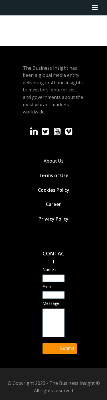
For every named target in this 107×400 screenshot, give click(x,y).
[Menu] (95, 8)
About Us (54, 161)
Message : (52, 303)
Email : (48, 286)
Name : (49, 269)
